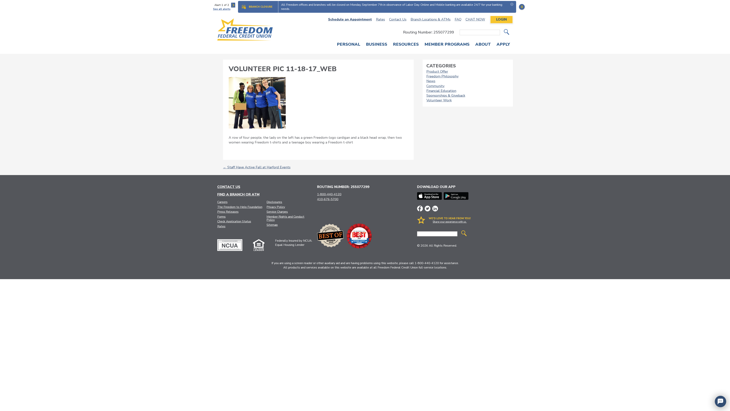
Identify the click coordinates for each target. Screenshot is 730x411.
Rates (380, 19)
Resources (406, 44)
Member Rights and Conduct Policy (285, 218)
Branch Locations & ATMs (431, 19)
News (430, 81)
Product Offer (437, 71)
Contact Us (397, 19)
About (483, 44)
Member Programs (447, 44)
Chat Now (475, 19)
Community (435, 86)
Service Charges (277, 212)
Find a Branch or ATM (238, 194)
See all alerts (221, 9)
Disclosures (274, 202)
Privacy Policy (276, 207)
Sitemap (272, 225)
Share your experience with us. (450, 222)
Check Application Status (234, 221)
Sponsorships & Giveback (445, 95)
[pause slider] (522, 7)
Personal (348, 44)
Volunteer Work (439, 100)
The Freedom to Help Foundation (239, 207)
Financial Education (441, 90)
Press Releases (228, 212)
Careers (222, 202)
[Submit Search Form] (506, 32)
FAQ (458, 19)
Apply (503, 44)
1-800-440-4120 (329, 194)
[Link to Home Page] (245, 30)
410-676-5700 (327, 199)
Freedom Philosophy (442, 76)
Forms (221, 217)
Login (501, 19)
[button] (720, 401)
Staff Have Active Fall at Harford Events (256, 167)
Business (376, 44)
